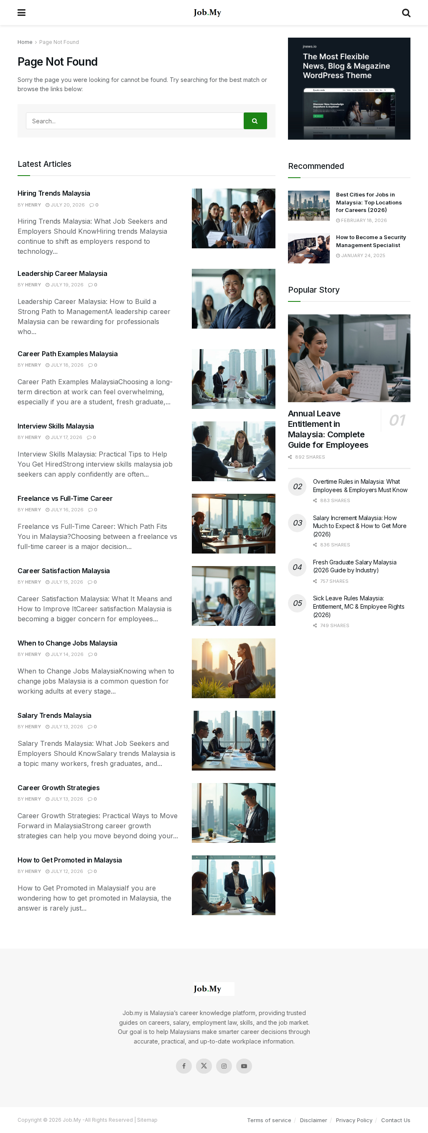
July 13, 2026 (66, 727)
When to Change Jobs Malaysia (67, 643)
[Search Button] (406, 12)
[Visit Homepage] (214, 12)
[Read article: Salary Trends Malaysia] (233, 741)
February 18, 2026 (363, 220)
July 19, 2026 (66, 285)
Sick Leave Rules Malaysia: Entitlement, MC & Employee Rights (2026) (359, 606)
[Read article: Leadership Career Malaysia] (233, 299)
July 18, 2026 (66, 365)
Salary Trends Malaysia (55, 715)
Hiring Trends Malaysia (54, 193)
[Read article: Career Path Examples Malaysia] (233, 379)
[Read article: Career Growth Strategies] (233, 813)
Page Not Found (59, 42)
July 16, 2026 (66, 510)
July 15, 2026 (66, 582)
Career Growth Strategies (58, 787)
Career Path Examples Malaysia (68, 354)
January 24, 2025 (362, 255)
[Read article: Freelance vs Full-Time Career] (233, 524)
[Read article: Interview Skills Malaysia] (233, 451)
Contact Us (395, 1120)
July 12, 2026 (66, 871)
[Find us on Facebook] (184, 1066)
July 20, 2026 (67, 205)
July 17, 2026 (65, 437)
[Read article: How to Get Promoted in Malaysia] (233, 885)
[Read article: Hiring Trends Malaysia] (233, 218)
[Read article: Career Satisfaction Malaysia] (233, 596)
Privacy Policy (354, 1120)
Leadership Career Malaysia (62, 273)
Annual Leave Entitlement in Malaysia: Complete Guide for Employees (328, 429)
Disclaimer (313, 1120)
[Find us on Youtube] (244, 1066)
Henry (33, 205)
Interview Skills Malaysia (56, 426)
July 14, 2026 (66, 654)
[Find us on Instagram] (224, 1066)
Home (25, 42)
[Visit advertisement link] (349, 89)
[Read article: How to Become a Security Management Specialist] (309, 248)
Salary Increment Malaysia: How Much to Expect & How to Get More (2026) (360, 526)
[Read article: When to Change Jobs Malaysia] (233, 668)
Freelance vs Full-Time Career (65, 498)
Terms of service (269, 1120)
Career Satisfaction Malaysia (64, 570)
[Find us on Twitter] (204, 1066)
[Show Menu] (21, 12)
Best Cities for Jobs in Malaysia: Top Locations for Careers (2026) (369, 202)
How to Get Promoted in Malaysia (70, 860)
